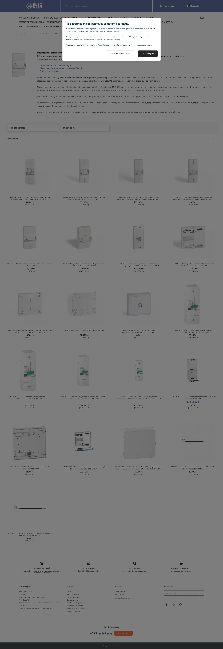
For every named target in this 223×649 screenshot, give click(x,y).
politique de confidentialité (96, 45)
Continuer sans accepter (120, 53)
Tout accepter (148, 53)
